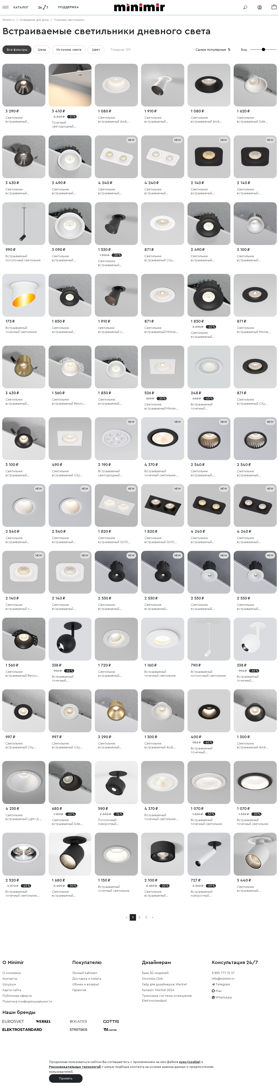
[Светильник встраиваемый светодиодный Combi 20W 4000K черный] (209, 295)
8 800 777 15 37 (223, 973)
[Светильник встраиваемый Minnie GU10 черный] (255, 295)
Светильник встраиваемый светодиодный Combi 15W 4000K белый (68, 191)
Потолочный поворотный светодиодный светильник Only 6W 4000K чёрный (113, 822)
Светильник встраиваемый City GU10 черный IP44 (19, 745)
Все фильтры (17, 49)
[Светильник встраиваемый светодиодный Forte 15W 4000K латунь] (116, 710)
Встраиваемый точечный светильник (21, 329)
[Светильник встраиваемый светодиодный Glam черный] (162, 854)
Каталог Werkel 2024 (158, 990)
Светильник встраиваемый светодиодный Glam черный (159, 894)
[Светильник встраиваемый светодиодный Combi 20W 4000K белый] (70, 223)
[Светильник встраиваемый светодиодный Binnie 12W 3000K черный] (162, 572)
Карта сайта (11, 990)
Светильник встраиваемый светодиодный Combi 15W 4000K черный (207, 258)
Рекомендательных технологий (75, 1066)
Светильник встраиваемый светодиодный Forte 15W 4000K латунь (113, 745)
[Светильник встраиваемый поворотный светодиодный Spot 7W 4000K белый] (255, 854)
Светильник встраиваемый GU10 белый (113, 540)
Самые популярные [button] (213, 49)
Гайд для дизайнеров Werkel (164, 984)
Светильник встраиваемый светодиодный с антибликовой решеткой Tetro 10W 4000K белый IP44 (68, 607)
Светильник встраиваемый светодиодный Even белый (113, 674)
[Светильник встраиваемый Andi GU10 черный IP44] (255, 710)
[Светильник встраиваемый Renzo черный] (23, 639)
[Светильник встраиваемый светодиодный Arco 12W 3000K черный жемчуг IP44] (209, 438)
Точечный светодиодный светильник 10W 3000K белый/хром (69, 124)
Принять (66, 1078)
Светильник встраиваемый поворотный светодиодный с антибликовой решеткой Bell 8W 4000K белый (158, 120)
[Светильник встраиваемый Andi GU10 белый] (116, 85)
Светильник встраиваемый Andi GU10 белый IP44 (158, 745)
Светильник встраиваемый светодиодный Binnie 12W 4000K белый (206, 607)
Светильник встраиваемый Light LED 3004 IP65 (23, 817)
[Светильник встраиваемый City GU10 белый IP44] (70, 710)
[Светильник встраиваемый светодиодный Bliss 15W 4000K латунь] (23, 367)
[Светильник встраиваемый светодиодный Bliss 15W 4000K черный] (23, 438)
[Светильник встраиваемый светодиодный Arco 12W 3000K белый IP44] (70, 505)
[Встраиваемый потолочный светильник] (23, 223)
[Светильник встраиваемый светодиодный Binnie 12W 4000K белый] (209, 572)
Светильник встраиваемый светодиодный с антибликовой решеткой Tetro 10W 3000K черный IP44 (206, 191)
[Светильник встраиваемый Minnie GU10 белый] (162, 295)
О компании (11, 973)
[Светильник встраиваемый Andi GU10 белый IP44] (162, 710)
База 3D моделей (155, 973)
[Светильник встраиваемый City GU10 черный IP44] (23, 710)
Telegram (222, 984)
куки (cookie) (189, 1062)
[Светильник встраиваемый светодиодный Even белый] (116, 639)
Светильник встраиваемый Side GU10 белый (251, 120)
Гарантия (79, 990)
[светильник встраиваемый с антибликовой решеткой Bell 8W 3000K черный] (116, 295)
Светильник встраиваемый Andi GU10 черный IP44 (251, 745)
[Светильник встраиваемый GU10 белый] (116, 505)
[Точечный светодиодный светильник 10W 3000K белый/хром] (70, 85)
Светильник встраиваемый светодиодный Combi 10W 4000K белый (114, 401)
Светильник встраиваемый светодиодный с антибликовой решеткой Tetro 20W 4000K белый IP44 (160, 191)
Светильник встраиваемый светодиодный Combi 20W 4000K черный (207, 335)
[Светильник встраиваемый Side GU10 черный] (70, 782)
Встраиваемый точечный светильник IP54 (160, 473)
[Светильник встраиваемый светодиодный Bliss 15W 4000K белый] (255, 223)
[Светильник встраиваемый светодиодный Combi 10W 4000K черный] (70, 295)
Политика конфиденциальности (27, 1001)
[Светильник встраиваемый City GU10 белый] (162, 223)
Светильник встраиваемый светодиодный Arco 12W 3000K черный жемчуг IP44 (205, 473)
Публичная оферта (17, 995)
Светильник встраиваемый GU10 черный (159, 540)
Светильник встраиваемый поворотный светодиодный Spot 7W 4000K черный (69, 894)
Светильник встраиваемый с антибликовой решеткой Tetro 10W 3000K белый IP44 (21, 607)
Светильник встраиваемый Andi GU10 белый (112, 120)
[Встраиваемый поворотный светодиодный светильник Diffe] (209, 854)
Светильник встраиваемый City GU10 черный (251, 401)
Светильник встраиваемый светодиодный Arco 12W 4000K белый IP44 (23, 540)
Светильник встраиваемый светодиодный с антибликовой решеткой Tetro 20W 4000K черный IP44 (253, 540)
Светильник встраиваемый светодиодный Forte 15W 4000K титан (21, 120)
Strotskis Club (152, 978)
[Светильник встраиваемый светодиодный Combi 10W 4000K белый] (116, 367)
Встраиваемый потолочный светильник (23, 258)
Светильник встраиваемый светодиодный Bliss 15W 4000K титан (23, 191)
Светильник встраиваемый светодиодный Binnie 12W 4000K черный (113, 607)
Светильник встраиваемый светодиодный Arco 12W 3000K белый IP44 (69, 540)
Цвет (96, 49)
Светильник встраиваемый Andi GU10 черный (205, 120)
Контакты (9, 978)
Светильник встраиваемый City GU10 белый (158, 258)
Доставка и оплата (86, 978)
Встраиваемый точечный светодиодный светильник (201, 406)
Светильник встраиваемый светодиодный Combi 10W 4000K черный (68, 330)
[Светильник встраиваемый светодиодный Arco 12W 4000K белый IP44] (23, 505)
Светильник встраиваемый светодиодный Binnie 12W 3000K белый (252, 607)
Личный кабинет (84, 973)
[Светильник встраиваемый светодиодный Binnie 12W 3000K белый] (255, 572)
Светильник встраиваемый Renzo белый (67, 401)
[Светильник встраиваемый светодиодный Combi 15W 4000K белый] (70, 156)
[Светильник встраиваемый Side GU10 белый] (255, 85)
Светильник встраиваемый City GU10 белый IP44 (66, 745)
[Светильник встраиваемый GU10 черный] (162, 505)
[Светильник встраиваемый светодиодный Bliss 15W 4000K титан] (23, 156)
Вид (244, 49)
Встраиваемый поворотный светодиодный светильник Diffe (203, 894)
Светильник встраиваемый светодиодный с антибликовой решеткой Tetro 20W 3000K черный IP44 (207, 540)
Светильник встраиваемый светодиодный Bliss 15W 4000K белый (255, 258)
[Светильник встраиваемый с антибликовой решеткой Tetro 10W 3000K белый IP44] (23, 572)
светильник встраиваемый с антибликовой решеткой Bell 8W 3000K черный (112, 330)
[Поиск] (245, 7)
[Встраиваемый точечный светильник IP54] (162, 438)
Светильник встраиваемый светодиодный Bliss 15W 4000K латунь (23, 401)
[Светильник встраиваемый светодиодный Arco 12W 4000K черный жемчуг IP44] (255, 438)
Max (218, 991)
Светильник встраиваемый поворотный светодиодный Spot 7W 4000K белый (254, 889)
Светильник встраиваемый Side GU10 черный (66, 822)
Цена (42, 49)
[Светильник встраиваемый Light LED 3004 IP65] (23, 782)
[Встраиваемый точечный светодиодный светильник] (209, 367)
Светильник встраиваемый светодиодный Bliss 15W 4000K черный (23, 473)
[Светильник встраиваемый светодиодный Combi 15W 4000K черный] (209, 223)
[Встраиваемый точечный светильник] (23, 295)
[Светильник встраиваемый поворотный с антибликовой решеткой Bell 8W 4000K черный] (116, 223)
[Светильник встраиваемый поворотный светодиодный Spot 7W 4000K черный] (70, 854)
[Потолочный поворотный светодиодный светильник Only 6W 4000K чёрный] (116, 782)
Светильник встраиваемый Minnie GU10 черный (252, 330)
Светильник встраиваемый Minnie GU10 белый (160, 330)
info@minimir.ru (223, 978)
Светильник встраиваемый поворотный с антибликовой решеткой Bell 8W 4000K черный (112, 263)
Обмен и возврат (85, 984)
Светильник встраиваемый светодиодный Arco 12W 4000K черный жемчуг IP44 (252, 473)
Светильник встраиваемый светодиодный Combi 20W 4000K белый (68, 258)
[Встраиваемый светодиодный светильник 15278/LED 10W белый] (116, 438)
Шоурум (9, 984)
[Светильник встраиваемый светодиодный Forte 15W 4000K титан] (23, 85)
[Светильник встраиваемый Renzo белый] (70, 367)
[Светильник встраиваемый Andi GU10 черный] (209, 85)
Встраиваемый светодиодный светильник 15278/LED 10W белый (115, 473)
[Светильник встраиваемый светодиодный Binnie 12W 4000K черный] (116, 572)
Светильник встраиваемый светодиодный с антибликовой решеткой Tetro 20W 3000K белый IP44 (114, 191)
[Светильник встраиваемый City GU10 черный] (255, 367)
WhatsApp (223, 997)
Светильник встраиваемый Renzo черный (21, 674)
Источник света (68, 49)
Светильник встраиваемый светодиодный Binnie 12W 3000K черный (159, 607)
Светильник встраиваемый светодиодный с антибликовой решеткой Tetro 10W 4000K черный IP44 (253, 191)
